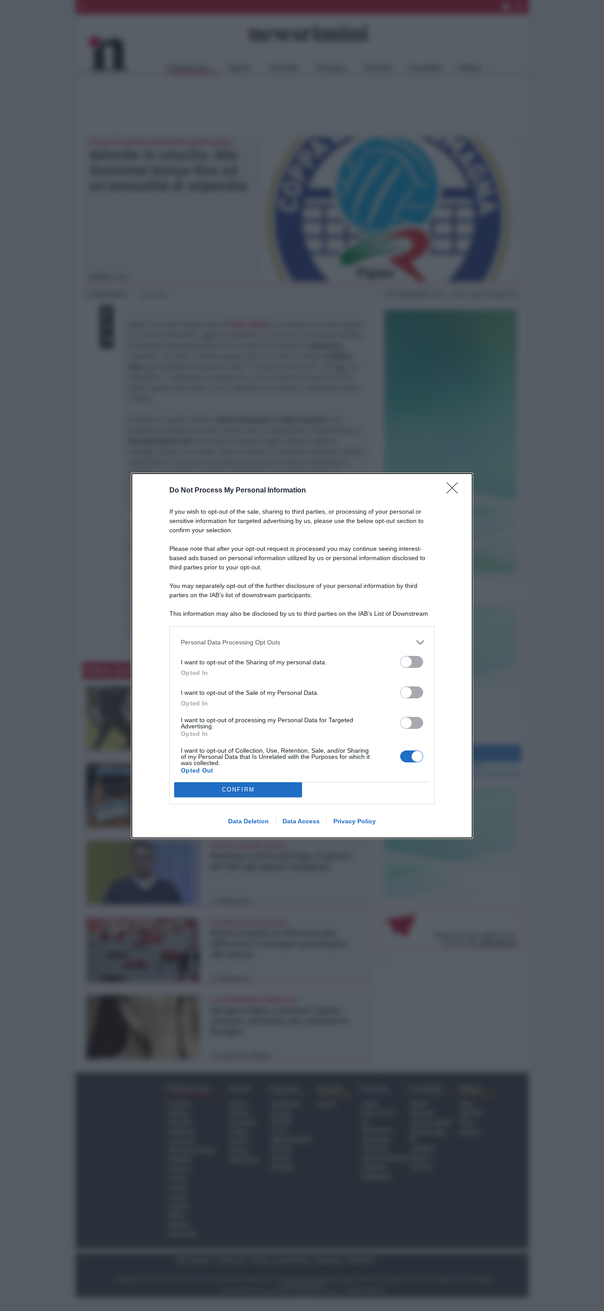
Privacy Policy (354, 821)
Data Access (301, 821)
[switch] (411, 662)
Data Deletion (248, 821)
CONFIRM (238, 789)
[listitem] (302, 642)
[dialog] (302, 656)
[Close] (455, 490)
